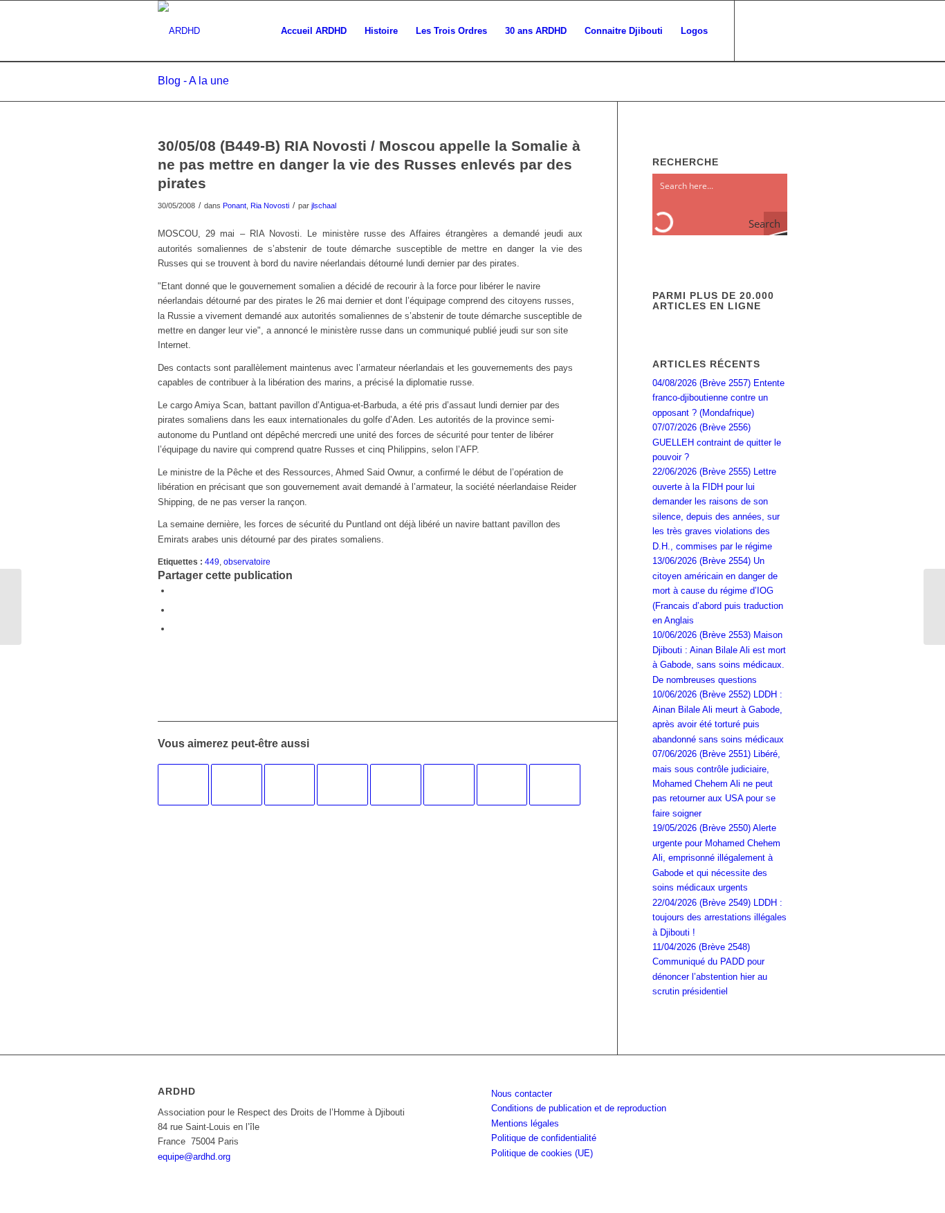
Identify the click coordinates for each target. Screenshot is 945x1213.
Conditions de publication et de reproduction (578, 1108)
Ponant (234, 205)
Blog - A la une (193, 80)
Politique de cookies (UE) (542, 1153)
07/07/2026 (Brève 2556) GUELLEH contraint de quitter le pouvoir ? (716, 442)
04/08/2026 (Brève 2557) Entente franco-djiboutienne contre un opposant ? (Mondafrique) (718, 398)
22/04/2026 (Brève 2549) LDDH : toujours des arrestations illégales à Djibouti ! (719, 917)
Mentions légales (525, 1123)
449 (212, 561)
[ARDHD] (179, 31)
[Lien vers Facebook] (756, 30)
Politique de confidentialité (543, 1138)
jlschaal (323, 205)
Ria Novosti (269, 205)
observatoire (246, 561)
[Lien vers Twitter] (777, 30)
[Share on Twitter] (175, 628)
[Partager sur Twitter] (175, 610)
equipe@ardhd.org (194, 1156)
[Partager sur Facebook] (175, 590)
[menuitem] (314, 31)
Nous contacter (521, 1093)
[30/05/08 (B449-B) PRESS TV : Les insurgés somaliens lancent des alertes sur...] (10, 607)
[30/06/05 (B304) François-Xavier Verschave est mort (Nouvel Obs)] (554, 784)
